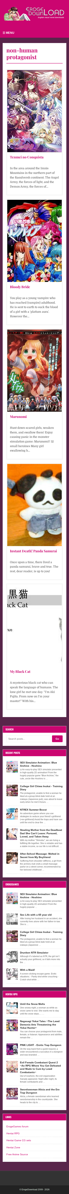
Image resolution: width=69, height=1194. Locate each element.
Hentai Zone (13, 1147)
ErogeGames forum (17, 1126)
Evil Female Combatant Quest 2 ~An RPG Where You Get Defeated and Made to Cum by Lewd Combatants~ (40, 1067)
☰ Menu (8, 32)
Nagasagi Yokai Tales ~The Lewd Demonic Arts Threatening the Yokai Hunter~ (40, 1024)
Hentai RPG (13, 1133)
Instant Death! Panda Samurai (33, 551)
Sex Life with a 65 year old (36, 914)
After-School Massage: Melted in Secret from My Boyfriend (39, 855)
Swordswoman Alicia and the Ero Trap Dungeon (40, 1091)
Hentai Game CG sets (18, 1140)
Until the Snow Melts (32, 1004)
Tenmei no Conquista (27, 157)
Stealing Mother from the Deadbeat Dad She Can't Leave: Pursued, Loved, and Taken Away (41, 833)
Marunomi (18, 416)
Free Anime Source (17, 1154)
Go (57, 738)
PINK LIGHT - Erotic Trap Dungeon (40, 1045)
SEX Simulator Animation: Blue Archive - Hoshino (38, 764)
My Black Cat (20, 671)
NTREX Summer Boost (33, 809)
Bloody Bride (20, 286)
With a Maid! (27, 969)
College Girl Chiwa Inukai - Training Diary (41, 788)
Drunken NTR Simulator (34, 952)
